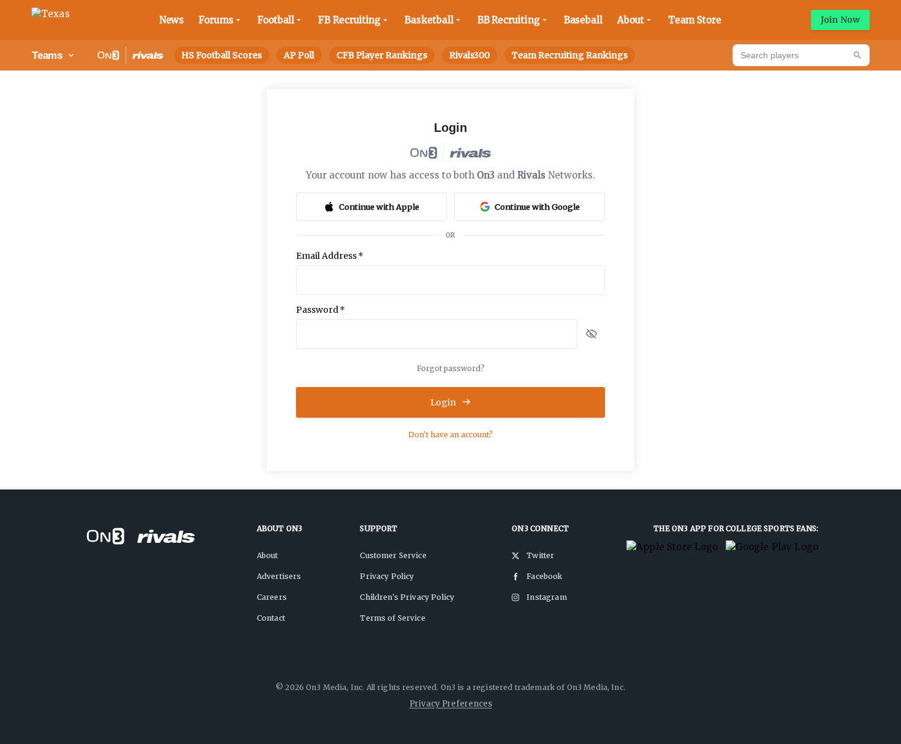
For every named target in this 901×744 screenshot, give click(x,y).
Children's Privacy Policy (407, 597)
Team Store (694, 20)
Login (443, 402)
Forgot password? (451, 368)
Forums (216, 20)
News (171, 20)
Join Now (840, 19)
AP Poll (299, 55)
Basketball (429, 20)
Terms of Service (392, 618)
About (630, 20)
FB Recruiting (349, 20)
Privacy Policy (387, 576)
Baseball (583, 20)
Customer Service (393, 555)
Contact (271, 618)
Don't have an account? (450, 434)
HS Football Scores (221, 55)
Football (275, 20)
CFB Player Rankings (381, 55)
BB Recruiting (508, 20)
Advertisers (279, 576)
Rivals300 (469, 55)
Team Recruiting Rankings (570, 55)
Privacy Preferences (450, 704)
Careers (272, 597)
